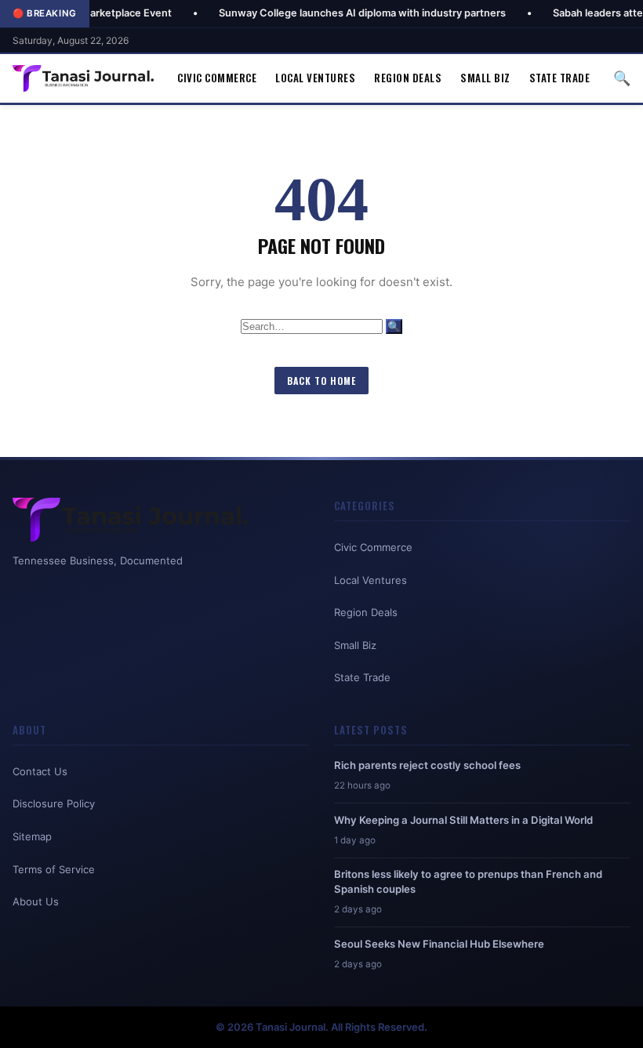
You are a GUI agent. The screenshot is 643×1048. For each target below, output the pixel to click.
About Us (36, 901)
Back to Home (321, 380)
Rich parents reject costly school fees (427, 765)
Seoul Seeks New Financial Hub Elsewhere (439, 943)
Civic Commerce (216, 77)
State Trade (559, 77)
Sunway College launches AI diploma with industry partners (329, 13)
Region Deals (407, 77)
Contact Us (40, 771)
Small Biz (485, 77)
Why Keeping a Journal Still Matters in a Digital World (463, 820)
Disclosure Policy (54, 803)
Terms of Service (54, 869)
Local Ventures (315, 77)
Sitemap (32, 836)
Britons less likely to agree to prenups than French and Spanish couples (468, 881)
